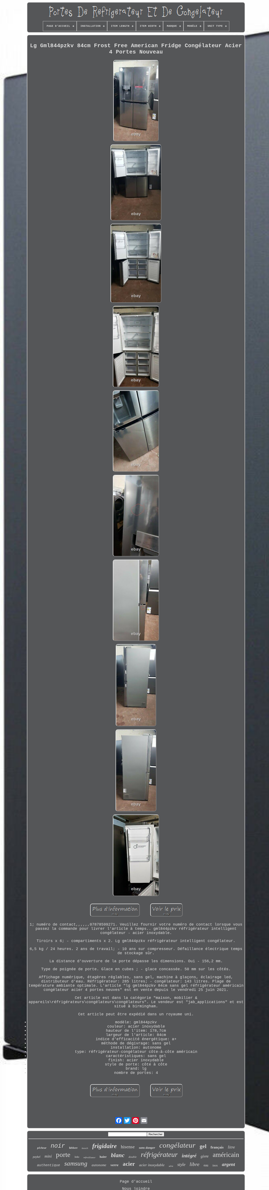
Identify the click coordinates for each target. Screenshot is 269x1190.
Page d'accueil (136, 1181)
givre (204, 1156)
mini (48, 1156)
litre (231, 1147)
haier (103, 1156)
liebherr (73, 1147)
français (217, 1147)
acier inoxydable (152, 1165)
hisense (128, 1146)
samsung (75, 1163)
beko (77, 1156)
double (133, 1156)
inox (215, 1165)
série (171, 1166)
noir (58, 1146)
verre (115, 1165)
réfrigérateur (159, 1154)
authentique (48, 1165)
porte (63, 1154)
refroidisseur (89, 1157)
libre (194, 1164)
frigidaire (104, 1145)
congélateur (177, 1145)
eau (206, 1165)
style (181, 1164)
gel (203, 1146)
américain (226, 1154)
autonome (99, 1165)
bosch (85, 1148)
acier (129, 1164)
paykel (36, 1156)
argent (228, 1164)
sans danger (147, 1147)
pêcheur (41, 1147)
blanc (117, 1155)
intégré (189, 1155)
